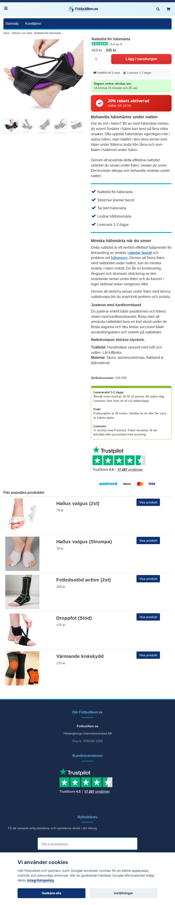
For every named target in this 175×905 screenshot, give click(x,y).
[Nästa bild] (78, 77)
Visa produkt (148, 502)
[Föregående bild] (9, 77)
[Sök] (157, 9)
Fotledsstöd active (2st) (83, 579)
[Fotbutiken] (83, 9)
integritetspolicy (40, 880)
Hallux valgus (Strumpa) (84, 541)
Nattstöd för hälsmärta (47, 33)
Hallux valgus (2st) (77, 503)
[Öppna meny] (6, 9)
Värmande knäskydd (80, 656)
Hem (6, 33)
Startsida (11, 23)
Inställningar (123, 893)
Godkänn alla (51, 893)
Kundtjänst (33, 23)
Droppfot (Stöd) (74, 618)
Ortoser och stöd (22, 33)
